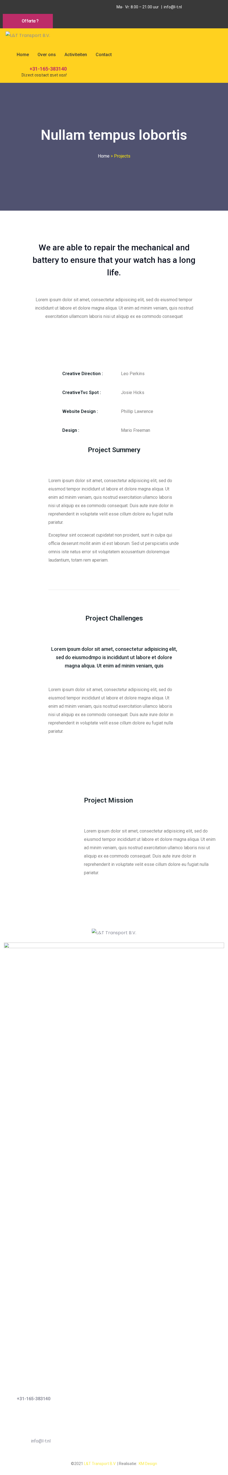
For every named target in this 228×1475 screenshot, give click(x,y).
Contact (104, 54)
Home (23, 54)
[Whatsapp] (21, 7)
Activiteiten (76, 54)
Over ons (47, 54)
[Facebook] (9, 7)
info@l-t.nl (41, 1441)
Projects (122, 156)
